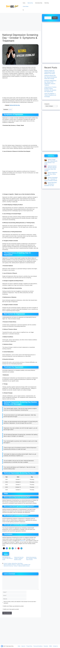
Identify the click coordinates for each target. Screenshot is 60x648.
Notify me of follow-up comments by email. (13, 606)
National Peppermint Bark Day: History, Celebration (50, 174)
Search (54, 17)
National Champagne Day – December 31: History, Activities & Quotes (50, 179)
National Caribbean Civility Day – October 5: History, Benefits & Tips (17, 564)
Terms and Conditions (38, 646)
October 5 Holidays (7, 563)
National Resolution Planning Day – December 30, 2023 (50, 184)
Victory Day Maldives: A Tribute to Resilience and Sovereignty (50, 95)
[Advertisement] (20, 22)
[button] (23, 10)
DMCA (50, 646)
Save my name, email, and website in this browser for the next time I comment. (20, 602)
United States (25, 6)
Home (24, 2)
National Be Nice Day (15, 105)
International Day (38, 2)
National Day (30, 2)
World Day (47, 2)
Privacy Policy (29, 646)
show (10, 109)
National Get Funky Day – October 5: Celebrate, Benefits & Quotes (19, 558)
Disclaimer (46, 646)
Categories (46, 104)
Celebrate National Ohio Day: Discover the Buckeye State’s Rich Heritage (50, 77)
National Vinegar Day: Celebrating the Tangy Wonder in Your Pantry (49, 72)
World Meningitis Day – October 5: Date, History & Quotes (7, 558)
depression (22, 540)
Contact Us (55, 646)
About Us (23, 646)
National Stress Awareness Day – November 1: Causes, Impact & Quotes (31, 558)
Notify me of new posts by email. (11, 609)
